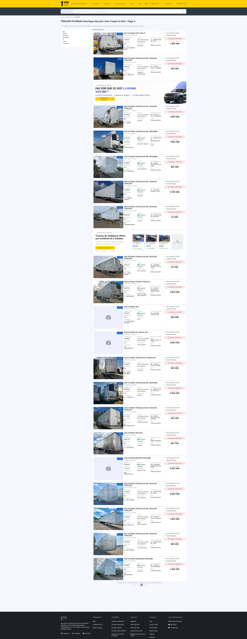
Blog (131, 3)
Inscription (168, 3)
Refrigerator (66, 37)
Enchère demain (117, 627)
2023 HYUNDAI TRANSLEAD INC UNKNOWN (140, 131)
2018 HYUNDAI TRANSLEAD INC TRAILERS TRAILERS (140, 409)
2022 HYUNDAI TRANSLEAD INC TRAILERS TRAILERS (140, 59)
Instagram (66, 633)
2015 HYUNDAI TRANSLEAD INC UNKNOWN (140, 156)
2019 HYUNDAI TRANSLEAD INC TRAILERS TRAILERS (140, 484)
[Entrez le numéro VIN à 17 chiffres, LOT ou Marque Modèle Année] (183, 11)
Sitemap (151, 637)
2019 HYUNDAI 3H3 (131, 307)
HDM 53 (65, 33)
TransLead (66, 43)
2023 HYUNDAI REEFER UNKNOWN (137, 458)
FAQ (150, 621)
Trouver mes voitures (104, 248)
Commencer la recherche (104, 99)
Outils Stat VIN (134, 624)
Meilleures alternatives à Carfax (137, 634)
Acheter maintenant (118, 621)
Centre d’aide (153, 624)
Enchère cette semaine (119, 631)
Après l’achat (153, 631)
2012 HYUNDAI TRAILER (133, 433)
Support (151, 634)
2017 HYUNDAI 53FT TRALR (134, 33)
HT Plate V (66, 35)
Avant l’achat (153, 627)
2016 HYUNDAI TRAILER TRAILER (137, 282)
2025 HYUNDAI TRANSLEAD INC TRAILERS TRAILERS (140, 182)
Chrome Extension (176, 621)
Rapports (133, 621)
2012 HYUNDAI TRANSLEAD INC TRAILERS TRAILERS (140, 257)
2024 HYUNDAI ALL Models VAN (136, 332)
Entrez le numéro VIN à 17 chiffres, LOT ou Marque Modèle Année (93, 11)
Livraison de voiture (136, 631)
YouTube (87, 633)
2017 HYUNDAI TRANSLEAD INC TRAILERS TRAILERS (140, 534)
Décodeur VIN (134, 627)
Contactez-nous (97, 624)
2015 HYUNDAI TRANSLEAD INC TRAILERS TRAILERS (140, 509)
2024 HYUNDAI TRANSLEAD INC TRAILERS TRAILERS (140, 107)
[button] (67, 11)
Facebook (77, 633)
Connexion (180, 3)
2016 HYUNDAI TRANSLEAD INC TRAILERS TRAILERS (140, 207)
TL (63, 39)
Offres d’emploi (97, 627)
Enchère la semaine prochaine (118, 634)
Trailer (64, 41)
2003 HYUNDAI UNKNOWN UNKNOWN (138, 559)
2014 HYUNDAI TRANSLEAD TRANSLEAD (140, 358)
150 (64, 31)
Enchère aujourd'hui (118, 624)
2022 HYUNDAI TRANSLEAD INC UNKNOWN (140, 383)
